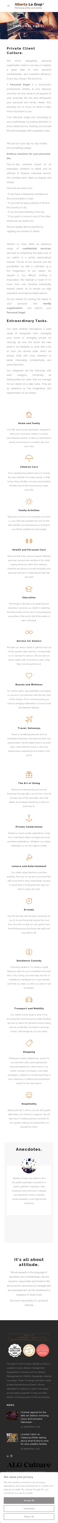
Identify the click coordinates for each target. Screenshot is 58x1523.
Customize (29, 1508)
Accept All (29, 1500)
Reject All (29, 1516)
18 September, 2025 (30, 1449)
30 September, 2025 (30, 1427)
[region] (29, 1497)
